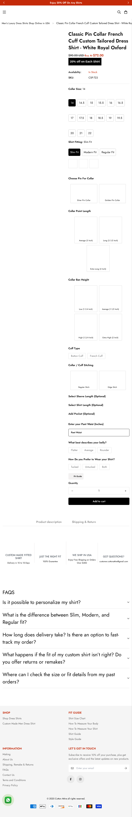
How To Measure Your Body (83, 723)
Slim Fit (74, 152)
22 (89, 133)
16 (110, 103)
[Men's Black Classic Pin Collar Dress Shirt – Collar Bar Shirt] (93, 163)
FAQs (6, 770)
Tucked (74, 467)
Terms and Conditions (14, 780)
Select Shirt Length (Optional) (85, 405)
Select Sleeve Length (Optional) (87, 396)
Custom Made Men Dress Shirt (19, 723)
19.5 (119, 118)
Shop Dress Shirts (12, 718)
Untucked (90, 467)
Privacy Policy (10, 785)
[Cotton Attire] (66, 12)
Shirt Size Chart (77, 718)
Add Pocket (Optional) (81, 414)
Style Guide (75, 739)
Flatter (74, 450)
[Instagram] (80, 779)
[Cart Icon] (125, 12)
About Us (8, 759)
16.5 (120, 103)
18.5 (100, 118)
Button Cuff (77, 356)
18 (91, 118)
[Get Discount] (125, 768)
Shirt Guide (75, 734)
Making (6, 754)
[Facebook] (71, 779)
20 (72, 133)
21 (81, 133)
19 (110, 118)
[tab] (33, 718)
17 (72, 118)
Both (104, 467)
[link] (18, 12)
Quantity (73, 483)
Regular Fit (108, 152)
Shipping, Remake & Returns (18, 764)
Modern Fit (90, 152)
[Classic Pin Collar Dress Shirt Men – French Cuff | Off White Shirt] (83, 163)
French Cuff (96, 356)
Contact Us (8, 775)
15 (91, 103)
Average (88, 450)
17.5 (81, 118)
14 (72, 103)
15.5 (101, 103)
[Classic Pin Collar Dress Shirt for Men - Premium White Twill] (72, 163)
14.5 (81, 103)
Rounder (104, 450)
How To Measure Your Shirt (83, 729)
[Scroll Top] (125, 799)
